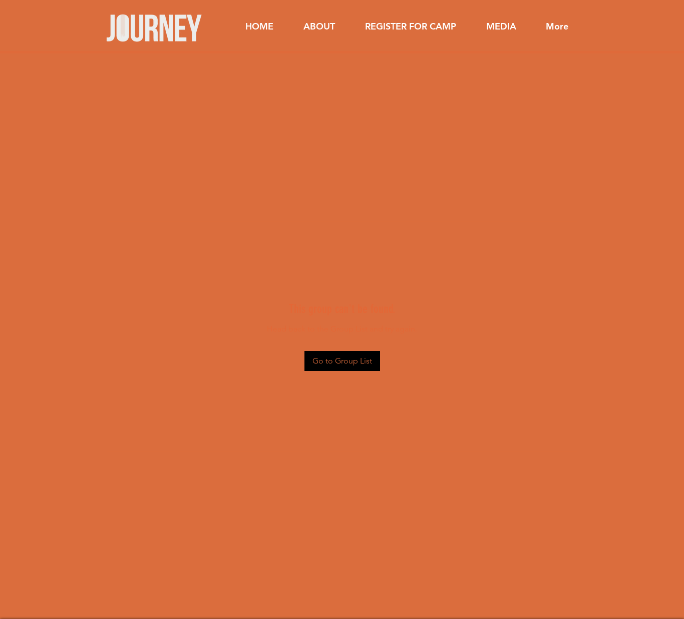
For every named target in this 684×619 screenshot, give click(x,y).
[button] (319, 26)
